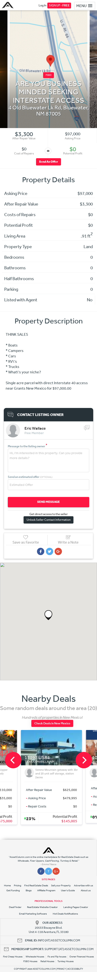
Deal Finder (15, 907)
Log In (42, 5)
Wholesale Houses (35, 956)
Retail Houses (47, 961)
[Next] (84, 760)
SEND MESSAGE (48, 502)
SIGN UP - (59, 5)
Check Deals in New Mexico (52, 723)
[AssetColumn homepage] (8, 5)
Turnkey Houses (65, 961)
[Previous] (13, 760)
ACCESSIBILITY (75, 969)
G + (56, 871)
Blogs (29, 890)
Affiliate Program (46, 890)
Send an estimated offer (30, 477)
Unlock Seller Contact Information (49, 520)
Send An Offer (48, 162)
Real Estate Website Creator (42, 907)
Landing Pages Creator (75, 907)
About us (86, 890)
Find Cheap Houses (13, 956)
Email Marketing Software (33, 914)
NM (40, 113)
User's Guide (68, 890)
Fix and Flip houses (57, 956)
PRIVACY (61, 969)
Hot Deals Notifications (65, 914)
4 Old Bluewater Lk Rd (34, 107)
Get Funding (13, 890)
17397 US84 (34, 757)
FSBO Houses (30, 961)
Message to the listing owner (27, 446)
